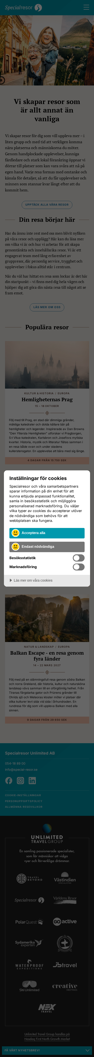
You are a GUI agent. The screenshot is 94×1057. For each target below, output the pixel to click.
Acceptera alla (33, 533)
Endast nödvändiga (38, 546)
